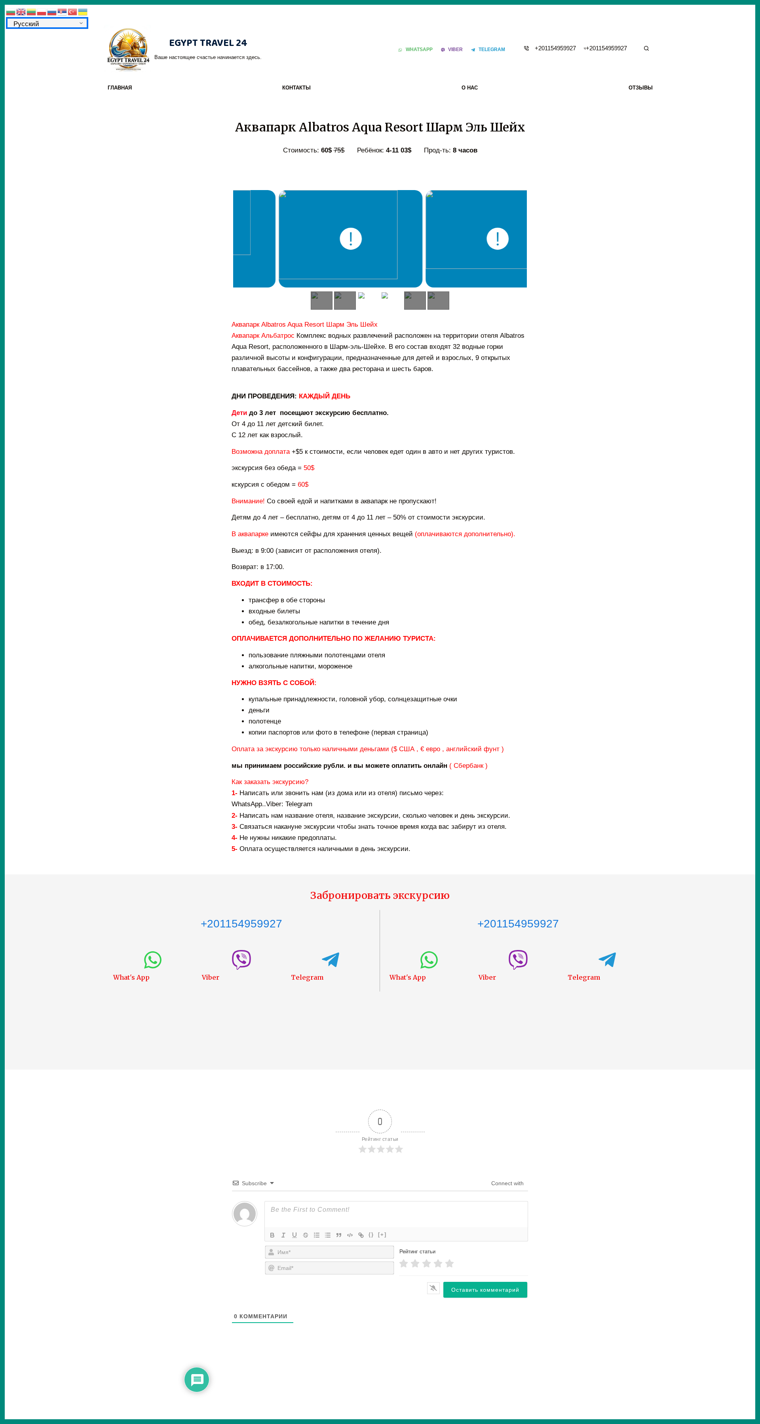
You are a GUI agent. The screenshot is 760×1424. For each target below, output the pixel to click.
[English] (21, 11)
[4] (438, 1264)
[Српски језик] (62, 11)
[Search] (646, 48)
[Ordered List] (316, 1235)
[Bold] (272, 1235)
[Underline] (294, 1235)
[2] (415, 1264)
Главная (120, 88)
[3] (426, 1264)
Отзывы (641, 88)
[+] (382, 1234)
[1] (403, 1264)
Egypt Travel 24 (208, 43)
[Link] (361, 1235)
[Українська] (83, 11)
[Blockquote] (338, 1235)
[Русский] (52, 11)
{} (371, 1234)
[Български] (11, 11)
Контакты (296, 88)
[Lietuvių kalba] (32, 11)
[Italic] (283, 1235)
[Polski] (42, 11)
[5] (449, 1264)
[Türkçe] (73, 11)
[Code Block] (349, 1235)
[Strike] (305, 1235)
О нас (470, 88)
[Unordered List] (327, 1235)
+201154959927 (555, 48)
